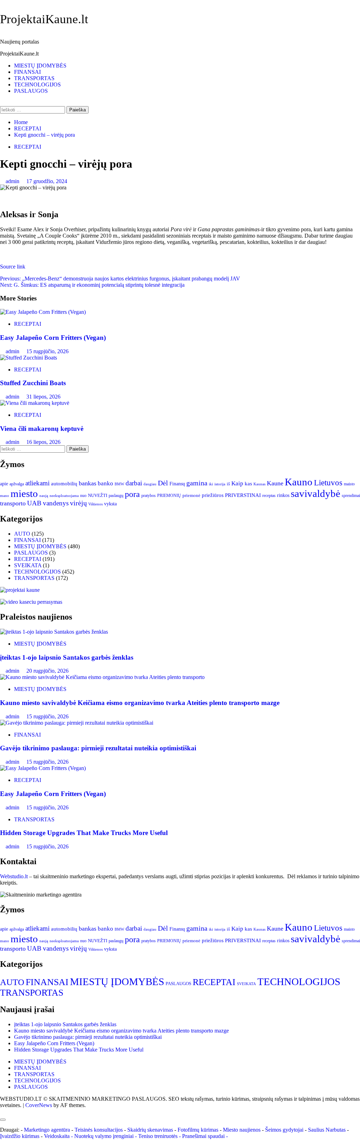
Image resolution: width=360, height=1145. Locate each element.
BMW (119, 484)
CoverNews (38, 1105)
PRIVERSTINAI (243, 495)
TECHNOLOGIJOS (37, 85)
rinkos (283, 495)
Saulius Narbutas (327, 1130)
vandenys (56, 503)
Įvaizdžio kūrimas (19, 1136)
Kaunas (259, 484)
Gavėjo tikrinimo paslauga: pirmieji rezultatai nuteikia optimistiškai (98, 748)
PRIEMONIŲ (169, 495)
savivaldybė (315, 493)
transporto (13, 503)
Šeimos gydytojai (284, 1130)
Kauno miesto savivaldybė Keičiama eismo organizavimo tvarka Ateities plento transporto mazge (139, 702)
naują (43, 496)
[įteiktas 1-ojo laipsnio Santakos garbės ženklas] (54, 632)
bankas (87, 483)
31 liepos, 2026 (43, 397)
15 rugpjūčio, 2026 (47, 351)
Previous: (120, 279)
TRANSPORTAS (34, 78)
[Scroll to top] (2, 1111)
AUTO (22, 534)
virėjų (78, 503)
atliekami (37, 483)
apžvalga (16, 483)
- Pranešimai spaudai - (204, 1136)
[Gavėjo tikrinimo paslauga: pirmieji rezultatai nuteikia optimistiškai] (76, 723)
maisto (349, 484)
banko (105, 483)
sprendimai (351, 495)
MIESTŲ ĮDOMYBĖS (40, 66)
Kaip (237, 483)
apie (4, 483)
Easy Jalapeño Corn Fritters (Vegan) (53, 337)
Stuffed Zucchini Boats (33, 383)
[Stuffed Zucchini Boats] (28, 358)
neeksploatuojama (64, 495)
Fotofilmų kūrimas (198, 1130)
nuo (83, 495)
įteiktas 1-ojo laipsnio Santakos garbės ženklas (66, 657)
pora (132, 494)
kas (248, 483)
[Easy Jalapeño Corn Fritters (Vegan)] (43, 312)
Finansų (177, 483)
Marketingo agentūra (47, 1130)
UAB (34, 503)
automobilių (64, 483)
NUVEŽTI (97, 495)
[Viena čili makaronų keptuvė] (34, 403)
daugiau (149, 484)
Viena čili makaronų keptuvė (41, 428)
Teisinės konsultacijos (99, 1130)
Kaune (275, 483)
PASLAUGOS (31, 91)
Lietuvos (328, 482)
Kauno (299, 481)
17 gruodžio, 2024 (46, 181)
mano (4, 496)
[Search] (2, 103)
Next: (92, 285)
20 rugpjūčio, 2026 (47, 671)
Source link (12, 267)
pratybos (148, 495)
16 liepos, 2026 (43, 442)
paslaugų (116, 495)
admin (13, 181)
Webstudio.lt (14, 876)
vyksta (110, 503)
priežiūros (213, 495)
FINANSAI (27, 72)
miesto (24, 493)
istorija (219, 484)
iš (228, 483)
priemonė (191, 495)
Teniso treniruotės (158, 1136)
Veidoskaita (57, 1136)
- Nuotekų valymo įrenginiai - (104, 1136)
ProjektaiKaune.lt (44, 19)
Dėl (163, 483)
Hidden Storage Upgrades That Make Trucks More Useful (84, 832)
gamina (196, 483)
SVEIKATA (27, 565)
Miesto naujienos (242, 1130)
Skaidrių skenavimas (150, 1130)
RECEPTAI (27, 147)
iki (211, 484)
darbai (134, 483)
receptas (269, 495)
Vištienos (95, 504)
